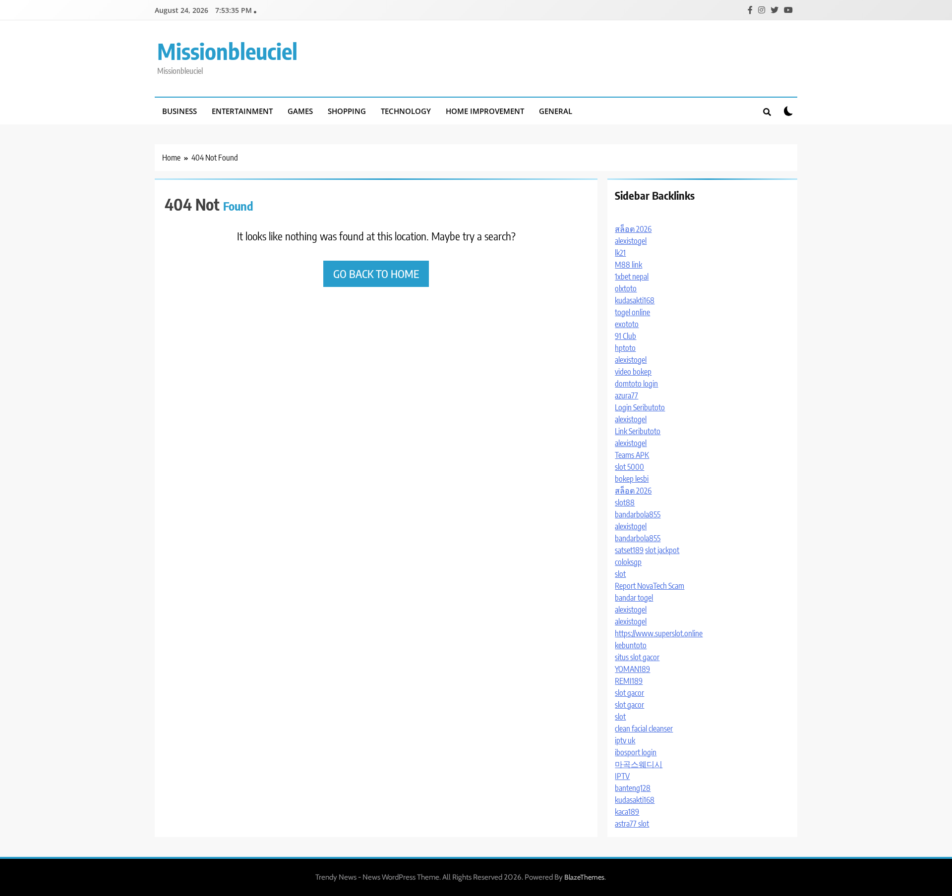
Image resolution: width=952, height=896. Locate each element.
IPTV (622, 776)
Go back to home (376, 273)
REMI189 (629, 681)
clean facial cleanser (644, 728)
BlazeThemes (584, 877)
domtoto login (636, 384)
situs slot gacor (637, 657)
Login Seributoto (640, 407)
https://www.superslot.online (659, 633)
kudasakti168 (634, 300)
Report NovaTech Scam (649, 586)
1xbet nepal (632, 276)
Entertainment (242, 111)
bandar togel (634, 598)
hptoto (625, 348)
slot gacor (629, 693)
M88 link (628, 265)
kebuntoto (631, 645)
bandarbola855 (637, 514)
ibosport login (635, 752)
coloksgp (628, 562)
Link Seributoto (637, 431)
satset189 (629, 550)
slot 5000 (629, 467)
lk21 (620, 253)
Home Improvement (485, 111)
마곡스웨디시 (638, 764)
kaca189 (627, 812)
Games (300, 111)
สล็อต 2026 (633, 229)
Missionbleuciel (227, 51)
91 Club (625, 336)
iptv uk (625, 740)
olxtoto (626, 288)
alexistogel (631, 241)
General (555, 111)
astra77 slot (632, 824)
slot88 (625, 502)
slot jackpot (662, 550)
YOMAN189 (632, 669)
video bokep (633, 372)
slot (620, 574)
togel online (632, 312)
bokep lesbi (632, 479)
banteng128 (633, 788)
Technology (406, 111)
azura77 (626, 395)
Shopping (347, 111)
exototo (627, 324)
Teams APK (632, 455)
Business (179, 111)
